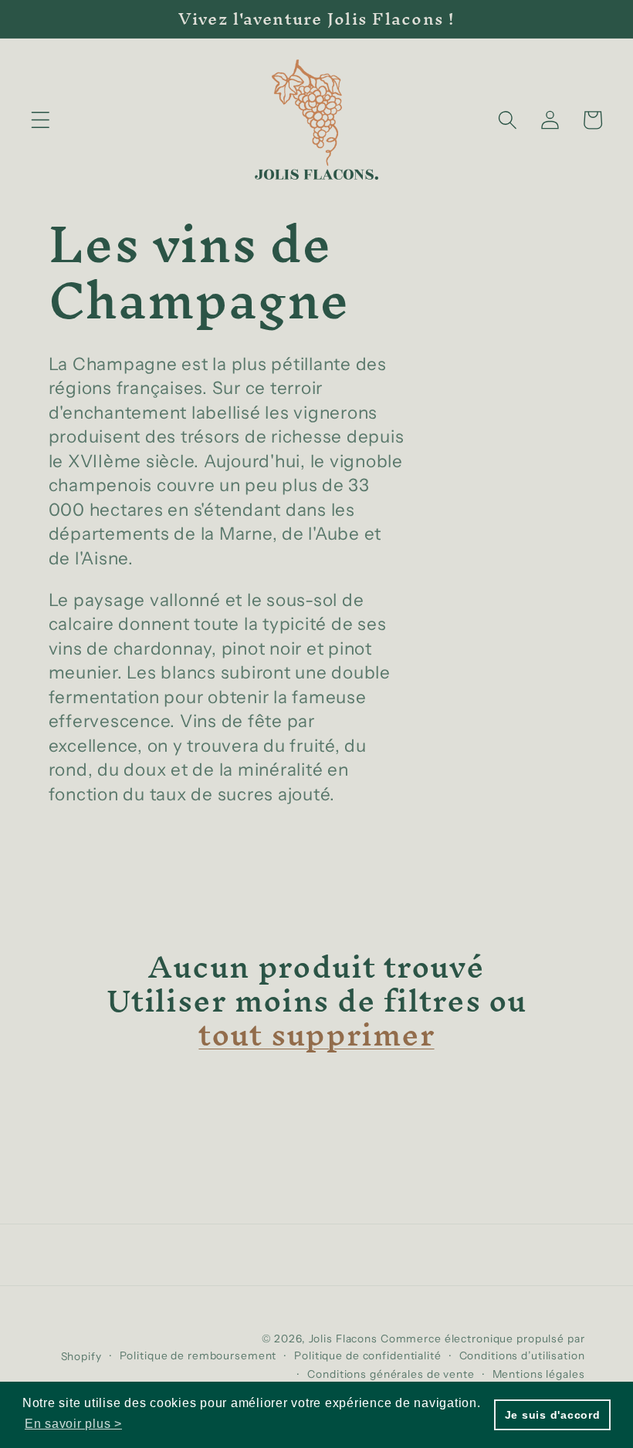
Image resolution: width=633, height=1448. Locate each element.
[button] (40, 120)
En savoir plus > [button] (73, 1423)
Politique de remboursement (198, 1355)
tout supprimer (316, 1035)
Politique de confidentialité (368, 1355)
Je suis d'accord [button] (553, 1415)
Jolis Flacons (345, 1338)
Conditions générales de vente (390, 1374)
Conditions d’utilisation (522, 1355)
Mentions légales (539, 1374)
